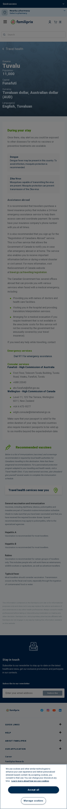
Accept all (33, 790)
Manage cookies (33, 800)
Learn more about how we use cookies (30, 781)
